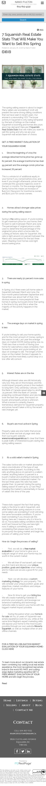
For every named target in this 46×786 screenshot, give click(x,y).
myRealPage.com (23, 763)
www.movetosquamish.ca (14, 438)
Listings (22, 700)
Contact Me (24, 710)
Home (7, 700)
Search (23, 20)
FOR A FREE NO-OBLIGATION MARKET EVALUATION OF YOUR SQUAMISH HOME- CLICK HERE (23, 646)
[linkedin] (29, 752)
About (26, 705)
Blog (38, 705)
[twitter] (23, 752)
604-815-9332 (24, 6)
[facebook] (17, 752)
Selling (11, 705)
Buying (38, 700)
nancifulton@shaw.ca (23, 733)
